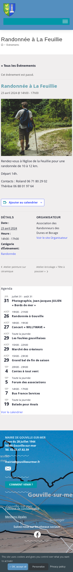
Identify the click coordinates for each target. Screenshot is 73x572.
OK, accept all (18, 566)
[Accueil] (2, 44)
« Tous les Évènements (18, 66)
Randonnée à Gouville (27, 316)
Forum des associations (29, 382)
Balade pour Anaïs (25, 404)
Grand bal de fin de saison (30, 360)
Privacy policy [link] (58, 566)
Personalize (38, 566)
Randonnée (8, 254)
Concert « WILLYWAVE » (28, 327)
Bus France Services (26, 393)
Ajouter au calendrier (23, 202)
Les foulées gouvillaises (28, 338)
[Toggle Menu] (65, 21)
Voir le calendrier (12, 412)
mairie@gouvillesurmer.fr (22, 462)
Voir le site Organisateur (52, 238)
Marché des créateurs (27, 349)
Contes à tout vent (25, 371)
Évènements (12, 44)
